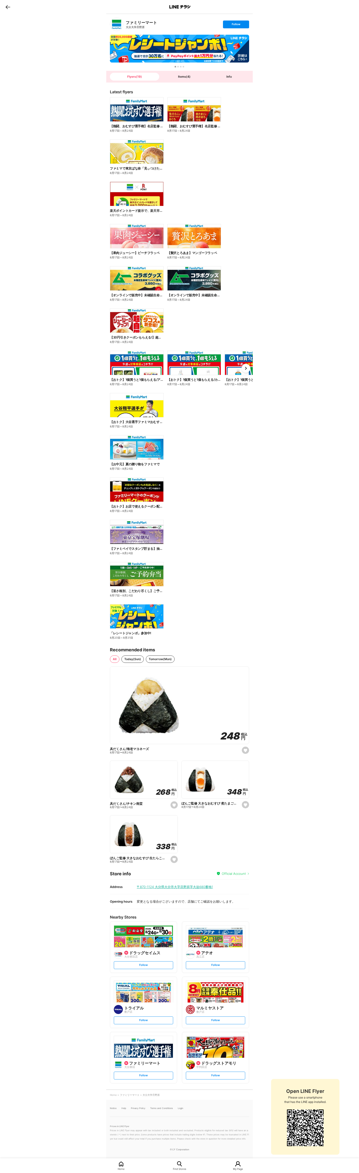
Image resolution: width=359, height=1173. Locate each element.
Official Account (234, 874)
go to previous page (8, 7)
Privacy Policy (138, 1108)
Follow (236, 25)
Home (121, 1168)
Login (180, 1108)
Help (123, 1108)
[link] (116, 24)
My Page (238, 1168)
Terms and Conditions (161, 1108)
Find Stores (179, 1168)
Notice (113, 1108)
